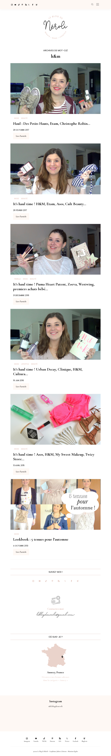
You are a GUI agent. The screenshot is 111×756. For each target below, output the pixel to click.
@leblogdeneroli (56, 706)
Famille (17, 279)
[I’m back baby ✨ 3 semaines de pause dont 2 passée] (35, 718)
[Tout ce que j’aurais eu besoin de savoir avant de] (90, 718)
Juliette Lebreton (61, 751)
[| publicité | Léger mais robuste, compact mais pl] (62, 718)
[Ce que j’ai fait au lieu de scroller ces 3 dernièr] (7, 718)
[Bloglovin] (35, 5)
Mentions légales (73, 751)
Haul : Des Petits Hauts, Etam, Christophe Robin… (51, 123)
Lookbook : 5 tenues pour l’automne (40, 539)
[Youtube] (14, 5)
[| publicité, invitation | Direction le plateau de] (21, 718)
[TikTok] (46, 581)
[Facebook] (71, 581)
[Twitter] (28, 5)
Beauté (24, 118)
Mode (16, 118)
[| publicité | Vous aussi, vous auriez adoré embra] (76, 718)
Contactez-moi (55, 608)
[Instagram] (33, 581)
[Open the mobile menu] (98, 4)
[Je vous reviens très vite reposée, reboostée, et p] (49, 718)
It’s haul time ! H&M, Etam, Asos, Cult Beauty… (49, 204)
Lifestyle (25, 364)
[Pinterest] (21, 5)
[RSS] (58, 581)
